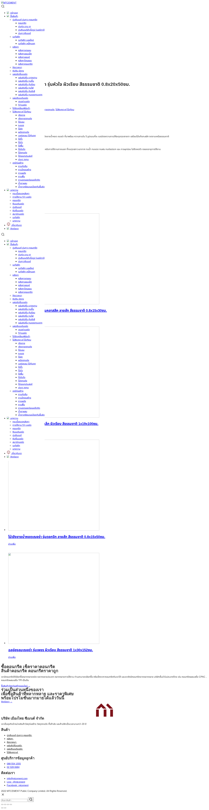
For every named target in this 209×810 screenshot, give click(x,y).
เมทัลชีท (16, 217)
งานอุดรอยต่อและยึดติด (29, 180)
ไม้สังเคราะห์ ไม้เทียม (22, 112)
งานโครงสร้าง (24, 169)
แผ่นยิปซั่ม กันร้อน (26, 84)
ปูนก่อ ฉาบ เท (24, 254)
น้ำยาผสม (22, 183)
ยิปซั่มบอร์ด (18, 210)
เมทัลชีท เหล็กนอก (26, 271)
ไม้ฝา (20, 129)
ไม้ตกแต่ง (22, 152)
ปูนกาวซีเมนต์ (24, 261)
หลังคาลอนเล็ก (25, 282)
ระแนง (21, 125)
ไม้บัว (20, 142)
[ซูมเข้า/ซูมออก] (11, 804)
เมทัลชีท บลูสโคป (26, 268)
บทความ (14, 190)
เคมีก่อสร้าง (18, 163)
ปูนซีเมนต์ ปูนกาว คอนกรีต (25, 248)
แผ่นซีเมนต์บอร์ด (20, 98)
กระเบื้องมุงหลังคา (21, 193)
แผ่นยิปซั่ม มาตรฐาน (27, 77)
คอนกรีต (17, 200)
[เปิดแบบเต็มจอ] (8, 804)
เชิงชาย (21, 115)
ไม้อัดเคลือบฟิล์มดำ (21, 108)
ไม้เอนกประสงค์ (25, 156)
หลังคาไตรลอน (25, 289)
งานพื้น (21, 176)
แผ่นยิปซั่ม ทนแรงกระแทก (30, 94)
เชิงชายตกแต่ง (25, 118)
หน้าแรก (14, 241)
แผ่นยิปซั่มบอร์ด (20, 302)
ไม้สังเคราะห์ (12, 752)
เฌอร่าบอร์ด (24, 101)
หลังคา (16, 275)
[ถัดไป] (5, 807)
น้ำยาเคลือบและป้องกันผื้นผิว (31, 187)
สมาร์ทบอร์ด (18, 214)
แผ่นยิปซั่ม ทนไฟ (26, 88)
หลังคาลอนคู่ (24, 285)
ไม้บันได (21, 149)
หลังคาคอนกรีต (25, 292)
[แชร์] (5, 804)
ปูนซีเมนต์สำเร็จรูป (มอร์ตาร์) (31, 258)
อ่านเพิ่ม (12, 544)
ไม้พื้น (20, 146)
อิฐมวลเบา (17, 295)
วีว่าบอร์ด (22, 105)
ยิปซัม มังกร (18, 299)
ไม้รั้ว (20, 139)
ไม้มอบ (21, 122)
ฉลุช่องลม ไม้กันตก (27, 135)
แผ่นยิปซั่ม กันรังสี (26, 91)
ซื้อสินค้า (14, 244)
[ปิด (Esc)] (2, 804)
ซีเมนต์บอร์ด (18, 204)
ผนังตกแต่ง (23, 132)
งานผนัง (22, 173)
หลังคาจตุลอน (24, 278)
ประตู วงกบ (23, 159)
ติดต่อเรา (14, 228)
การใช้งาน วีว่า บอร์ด (22, 197)
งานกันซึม (22, 166)
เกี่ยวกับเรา (16, 225)
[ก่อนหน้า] (2, 807)
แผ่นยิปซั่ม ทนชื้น (26, 81)
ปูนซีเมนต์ (17, 207)
